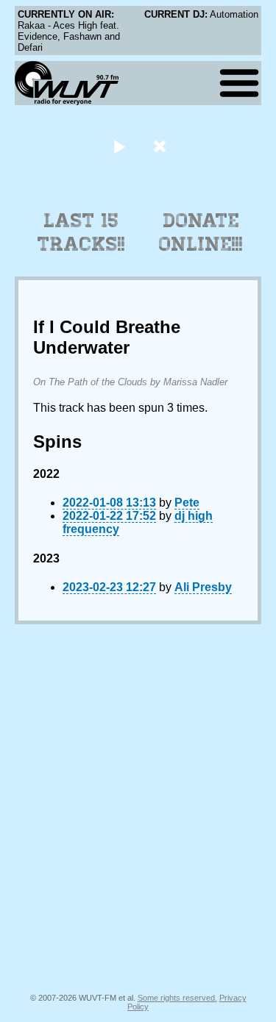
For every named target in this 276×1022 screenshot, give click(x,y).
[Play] (119, 145)
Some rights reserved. (177, 997)
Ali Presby (203, 587)
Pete (186, 502)
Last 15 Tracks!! (81, 232)
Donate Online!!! (201, 232)
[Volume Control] (161, 145)
